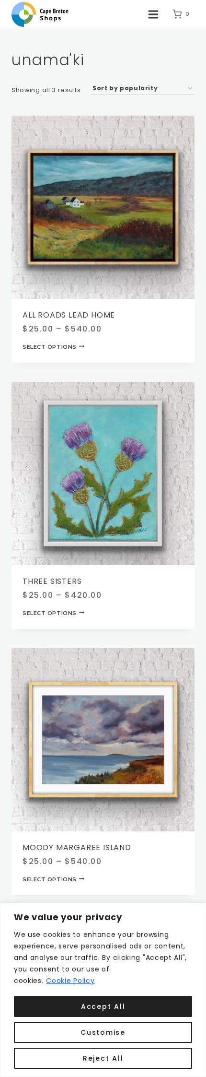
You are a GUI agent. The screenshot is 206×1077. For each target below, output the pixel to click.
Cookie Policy (70, 980)
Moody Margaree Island (77, 847)
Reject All (103, 1058)
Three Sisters (52, 581)
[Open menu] (153, 14)
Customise (103, 1032)
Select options (50, 346)
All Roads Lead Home (69, 314)
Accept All (103, 1006)
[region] (103, 990)
